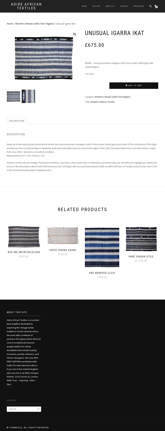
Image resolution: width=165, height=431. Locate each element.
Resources (139, 6)
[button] (75, 34)
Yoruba (111, 101)
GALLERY (96, 6)
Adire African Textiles (26, 6)
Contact (124, 6)
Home (84, 6)
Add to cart (135, 85)
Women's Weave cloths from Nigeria (34, 23)
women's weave (99, 101)
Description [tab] (16, 121)
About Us (110, 6)
